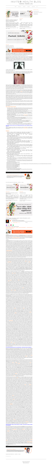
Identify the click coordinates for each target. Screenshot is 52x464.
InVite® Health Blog (26, 2)
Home (15, 6)
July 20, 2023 (7, 18)
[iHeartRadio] (11, 225)
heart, (16, 362)
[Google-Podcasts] (9, 225)
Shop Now (33, 6)
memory (19, 363)
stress (21, 91)
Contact (28, 6)
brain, (13, 362)
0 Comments (9, 28)
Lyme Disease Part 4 (35, 13)
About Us (19, 6)
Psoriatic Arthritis (10, 45)
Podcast (24, 6)
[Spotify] (13, 225)
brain (8, 280)
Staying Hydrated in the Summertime (37, 12)
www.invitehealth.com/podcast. (16, 237)
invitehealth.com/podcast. (9, 250)
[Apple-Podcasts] (7, 225)
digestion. (23, 429)
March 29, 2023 (21, 18)
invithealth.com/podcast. (29, 441)
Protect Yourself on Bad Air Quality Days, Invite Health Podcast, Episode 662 (12, 21)
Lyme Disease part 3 (35, 14)
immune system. (14, 429)
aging (14, 419)
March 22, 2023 (7, 44)
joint (12, 72)
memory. (16, 373)
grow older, (27, 421)
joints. (22, 58)
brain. (31, 355)
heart (17, 377)
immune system (11, 320)
